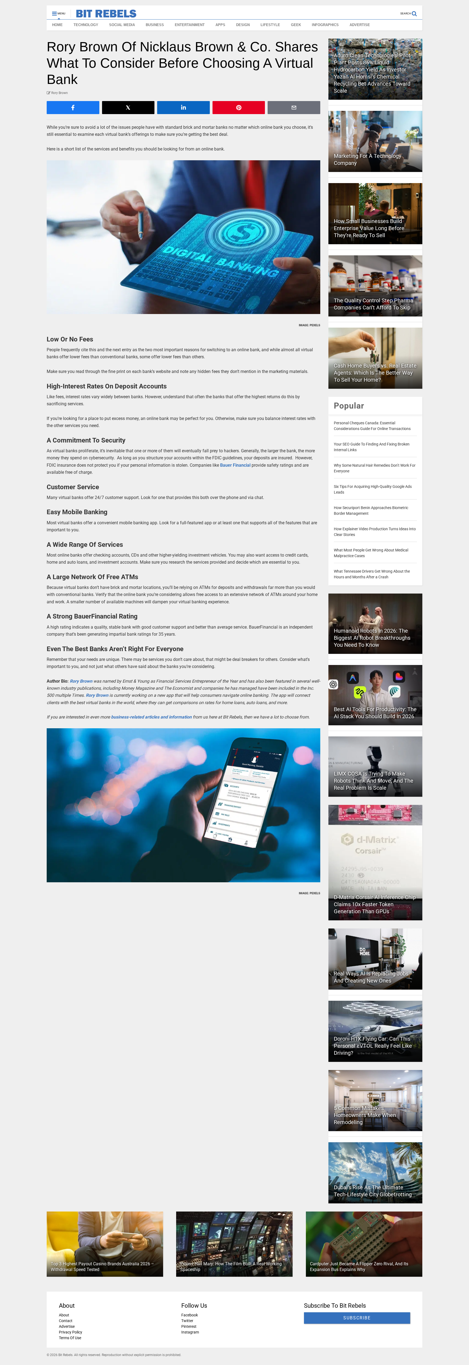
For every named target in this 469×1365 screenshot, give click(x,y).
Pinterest (189, 1326)
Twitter (187, 1321)
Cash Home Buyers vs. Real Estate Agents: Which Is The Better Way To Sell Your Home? (375, 372)
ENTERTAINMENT (190, 25)
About (64, 1315)
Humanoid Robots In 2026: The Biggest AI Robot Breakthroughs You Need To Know (372, 637)
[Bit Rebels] (104, 15)
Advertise (67, 1326)
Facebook (189, 1315)
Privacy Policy (70, 1332)
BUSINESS (155, 25)
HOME (57, 25)
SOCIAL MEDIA (122, 25)
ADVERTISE (360, 25)
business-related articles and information (151, 717)
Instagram (190, 1332)
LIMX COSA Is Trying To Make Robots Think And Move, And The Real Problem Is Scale (373, 780)
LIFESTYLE (270, 25)
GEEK (296, 25)
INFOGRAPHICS (325, 25)
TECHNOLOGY (86, 25)
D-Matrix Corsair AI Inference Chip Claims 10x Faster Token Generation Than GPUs (375, 904)
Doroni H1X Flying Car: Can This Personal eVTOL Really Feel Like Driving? (373, 1045)
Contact (65, 1321)
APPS (220, 25)
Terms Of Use (70, 1338)
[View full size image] (183, 237)
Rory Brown (81, 681)
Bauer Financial (235, 465)
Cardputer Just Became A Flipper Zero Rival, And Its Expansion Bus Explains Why (359, 1266)
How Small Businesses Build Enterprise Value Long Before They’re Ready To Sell (369, 228)
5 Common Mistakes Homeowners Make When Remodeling (365, 1115)
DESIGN (243, 25)
